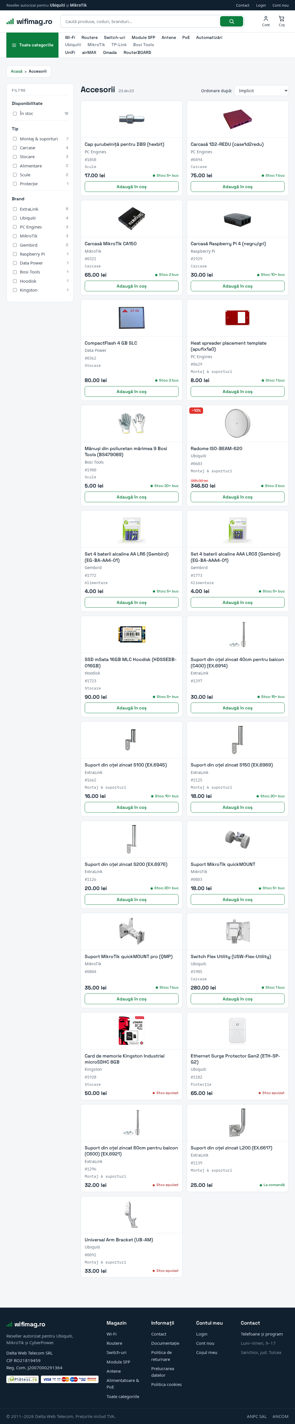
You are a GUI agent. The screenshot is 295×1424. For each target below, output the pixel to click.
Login (261, 5)
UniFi (70, 52)
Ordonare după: (216, 90)
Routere (90, 37)
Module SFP (143, 37)
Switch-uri (114, 37)
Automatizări (209, 37)
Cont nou (281, 5)
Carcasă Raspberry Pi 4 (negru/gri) (228, 244)
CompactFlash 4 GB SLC (111, 343)
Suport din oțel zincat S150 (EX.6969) (232, 765)
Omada (110, 52)
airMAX (89, 52)
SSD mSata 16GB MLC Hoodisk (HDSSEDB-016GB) (131, 662)
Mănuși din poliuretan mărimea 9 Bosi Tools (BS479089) (126, 451)
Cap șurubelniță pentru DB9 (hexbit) (124, 144)
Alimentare (44, 166)
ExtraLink (44, 209)
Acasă (16, 71)
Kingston (44, 290)
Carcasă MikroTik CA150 (111, 244)
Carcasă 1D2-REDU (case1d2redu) (227, 144)
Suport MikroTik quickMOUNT (223, 864)
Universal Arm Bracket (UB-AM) (119, 1240)
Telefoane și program (262, 1334)
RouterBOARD (137, 52)
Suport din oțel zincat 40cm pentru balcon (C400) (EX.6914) (237, 662)
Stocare (44, 156)
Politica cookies (166, 1384)
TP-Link (119, 44)
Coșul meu (206, 1352)
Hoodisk (44, 281)
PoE (186, 37)
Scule (44, 174)
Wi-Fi (70, 37)
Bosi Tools (143, 44)
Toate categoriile (123, 1396)
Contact (242, 5)
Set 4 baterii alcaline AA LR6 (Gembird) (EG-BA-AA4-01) (127, 557)
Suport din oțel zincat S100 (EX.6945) (126, 765)
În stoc (44, 113)
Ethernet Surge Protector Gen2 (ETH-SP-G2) (235, 1059)
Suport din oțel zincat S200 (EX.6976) (126, 864)
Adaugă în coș (132, 186)
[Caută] (231, 21)
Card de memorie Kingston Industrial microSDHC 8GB (124, 1059)
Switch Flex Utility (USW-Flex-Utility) (231, 956)
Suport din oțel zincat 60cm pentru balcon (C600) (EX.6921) (131, 1151)
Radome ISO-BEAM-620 (216, 448)
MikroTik (78, 5)
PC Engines (44, 227)
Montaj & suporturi (44, 138)
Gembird (44, 245)
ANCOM (281, 1416)
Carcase (44, 147)
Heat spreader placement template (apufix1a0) (228, 346)
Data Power (44, 263)
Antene (169, 37)
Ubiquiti (57, 5)
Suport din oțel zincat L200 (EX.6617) (231, 1148)
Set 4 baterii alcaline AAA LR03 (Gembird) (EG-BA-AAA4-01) (235, 557)
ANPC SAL (257, 1416)
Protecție (44, 183)
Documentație (165, 1343)
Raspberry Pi (44, 254)
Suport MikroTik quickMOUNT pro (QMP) (129, 956)
